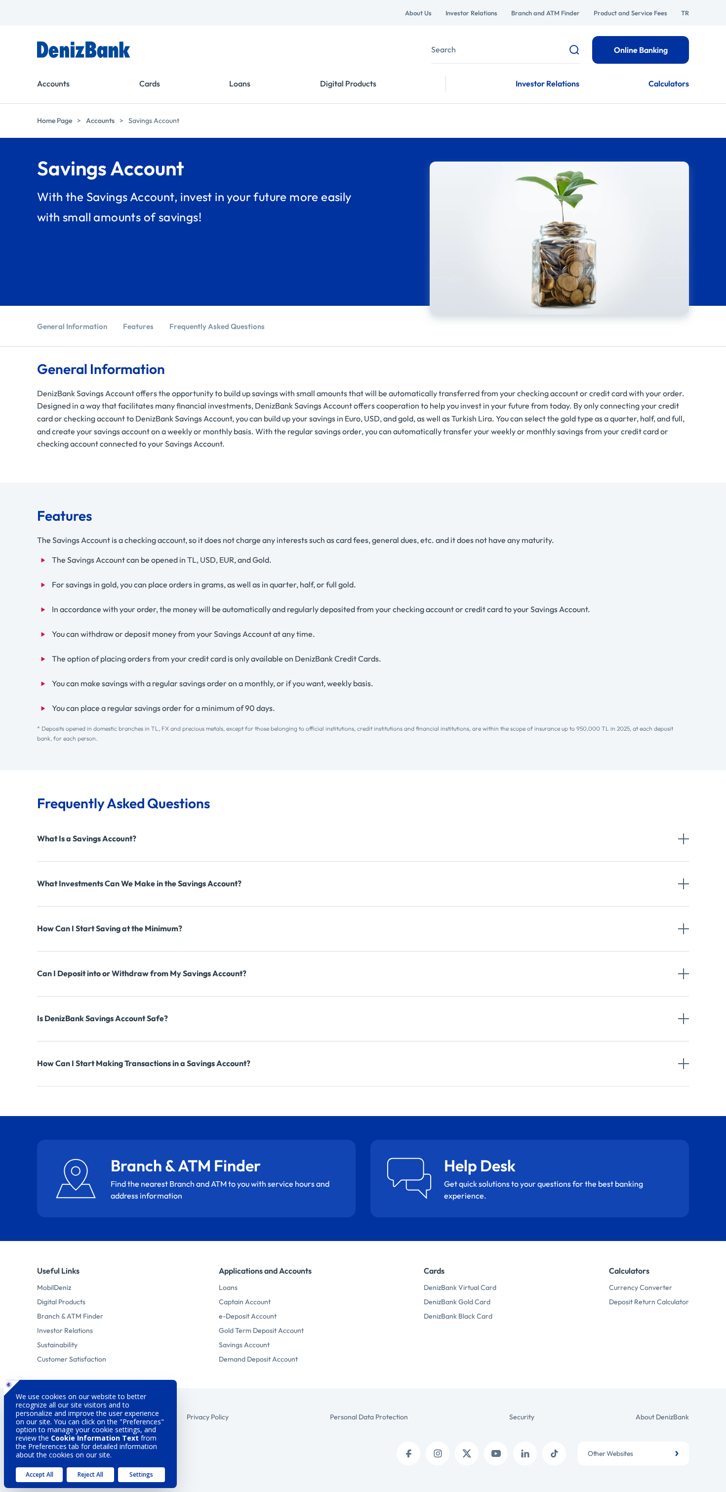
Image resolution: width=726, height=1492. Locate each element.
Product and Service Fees (630, 13)
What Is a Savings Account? (86, 838)
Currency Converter (640, 1287)
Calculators (668, 83)
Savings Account (244, 1344)
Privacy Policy (208, 1416)
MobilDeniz (54, 1287)
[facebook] (408, 1453)
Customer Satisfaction (71, 1359)
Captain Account (245, 1301)
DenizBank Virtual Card (460, 1287)
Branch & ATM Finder (70, 1316)
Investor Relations (471, 13)
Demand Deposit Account (258, 1359)
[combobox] (633, 1453)
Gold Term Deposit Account (261, 1330)
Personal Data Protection (369, 1416)
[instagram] (437, 1453)
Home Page (54, 120)
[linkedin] (525, 1453)
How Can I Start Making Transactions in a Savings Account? (143, 1063)
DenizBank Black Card (458, 1316)
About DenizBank (662, 1416)
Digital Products (348, 83)
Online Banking (641, 50)
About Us (418, 13)
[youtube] (496, 1453)
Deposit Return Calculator (649, 1301)
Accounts (53, 83)
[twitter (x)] (467, 1453)
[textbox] (633, 1453)
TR (685, 13)
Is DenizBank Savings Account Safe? (102, 1018)
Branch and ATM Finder (545, 13)
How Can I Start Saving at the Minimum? (109, 928)
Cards (149, 83)
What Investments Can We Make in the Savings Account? (139, 883)
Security (521, 1416)
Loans (239, 83)
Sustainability (57, 1344)
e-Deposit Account (248, 1316)
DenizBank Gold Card (457, 1301)
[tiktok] (554, 1453)
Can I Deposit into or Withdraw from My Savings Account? (141, 973)
